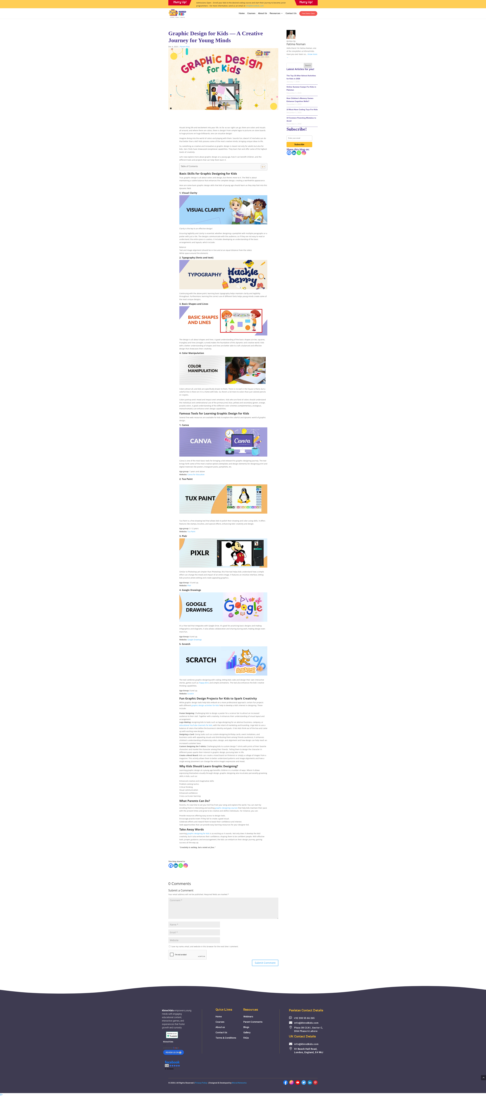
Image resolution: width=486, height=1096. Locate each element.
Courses (251, 13)
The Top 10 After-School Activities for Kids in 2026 (301, 77)
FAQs (246, 1037)
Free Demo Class (308, 13)
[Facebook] (171, 865)
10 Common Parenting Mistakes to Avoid (301, 119)
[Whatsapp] (180, 865)
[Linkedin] (176, 865)
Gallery (246, 1032)
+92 (304, 1018)
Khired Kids (168, 1041)
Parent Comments (252, 1022)
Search (308, 65)
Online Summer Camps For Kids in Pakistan (301, 88)
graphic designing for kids (198, 833)
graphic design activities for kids (205, 705)
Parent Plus (185, 46)
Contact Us (291, 13)
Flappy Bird (204, 683)
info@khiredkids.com (255, 6)
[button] (172, 1065)
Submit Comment (265, 963)
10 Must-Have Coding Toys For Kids (302, 109)
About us (220, 1027)
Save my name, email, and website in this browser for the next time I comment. (204, 946)
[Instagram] (185, 865)
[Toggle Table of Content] (262, 167)
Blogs (246, 1027)
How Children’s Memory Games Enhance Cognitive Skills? (300, 99)
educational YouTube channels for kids (195, 725)
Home (242, 13)
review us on (172, 1052)
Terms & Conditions (226, 1037)
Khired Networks (239, 1083)
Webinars (248, 1016)
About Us (262, 13)
